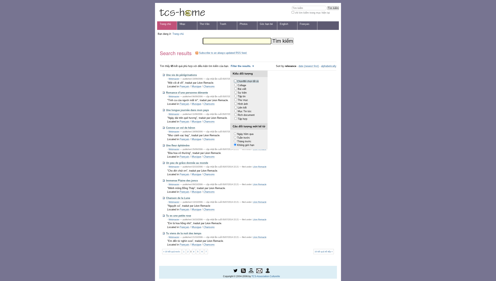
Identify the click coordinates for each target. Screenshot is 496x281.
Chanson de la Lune (178, 198)
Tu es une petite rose (178, 215)
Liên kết (242, 107)
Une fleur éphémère (177, 145)
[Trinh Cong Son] (182, 12)
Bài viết (242, 89)
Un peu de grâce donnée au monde (187, 162)
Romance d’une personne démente (187, 92)
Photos (244, 24)
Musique (196, 86)
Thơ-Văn (204, 24)
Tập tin (241, 96)
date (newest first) (309, 66)
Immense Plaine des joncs (182, 180)
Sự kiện (242, 92)
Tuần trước (243, 137)
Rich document (246, 115)
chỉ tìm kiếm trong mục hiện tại (312, 12)
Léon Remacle (259, 167)
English (284, 24)
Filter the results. (241, 66)
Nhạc (182, 24)
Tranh (223, 24)
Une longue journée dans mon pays (187, 110)
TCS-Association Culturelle (265, 276)
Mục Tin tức (244, 111)
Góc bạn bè (266, 24)
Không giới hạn (245, 145)
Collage (242, 85)
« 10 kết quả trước (171, 252)
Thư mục (243, 100)
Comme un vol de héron (180, 127)
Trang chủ (165, 24)
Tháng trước (244, 141)
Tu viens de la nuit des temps (183, 233)
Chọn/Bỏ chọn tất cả (247, 81)
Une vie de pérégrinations (181, 75)
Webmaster (174, 79)
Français (304, 24)
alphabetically (328, 66)
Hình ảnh (243, 103)
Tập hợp (242, 118)
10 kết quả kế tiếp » (324, 252)
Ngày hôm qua (245, 134)
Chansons (209, 86)
